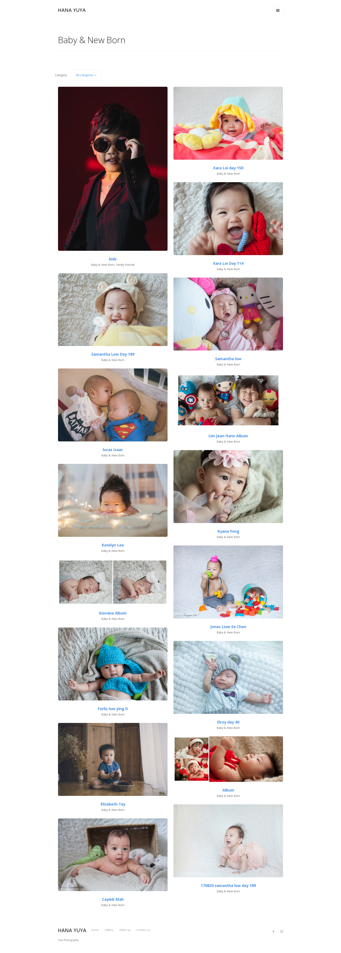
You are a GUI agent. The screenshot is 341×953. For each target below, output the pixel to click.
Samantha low (228, 358)
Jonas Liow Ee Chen (228, 626)
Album (228, 790)
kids (113, 259)
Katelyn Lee (113, 545)
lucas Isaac (113, 449)
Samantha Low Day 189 (112, 354)
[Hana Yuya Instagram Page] (281, 931)
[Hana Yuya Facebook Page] (273, 931)
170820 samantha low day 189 (228, 885)
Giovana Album (113, 613)
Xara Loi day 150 (228, 168)
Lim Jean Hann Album (228, 435)
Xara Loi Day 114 (228, 263)
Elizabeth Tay (112, 804)
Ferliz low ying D (113, 708)
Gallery (109, 930)
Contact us (143, 930)
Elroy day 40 (228, 722)
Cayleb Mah (113, 899)
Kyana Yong (228, 531)
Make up (124, 930)
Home (95, 930)
